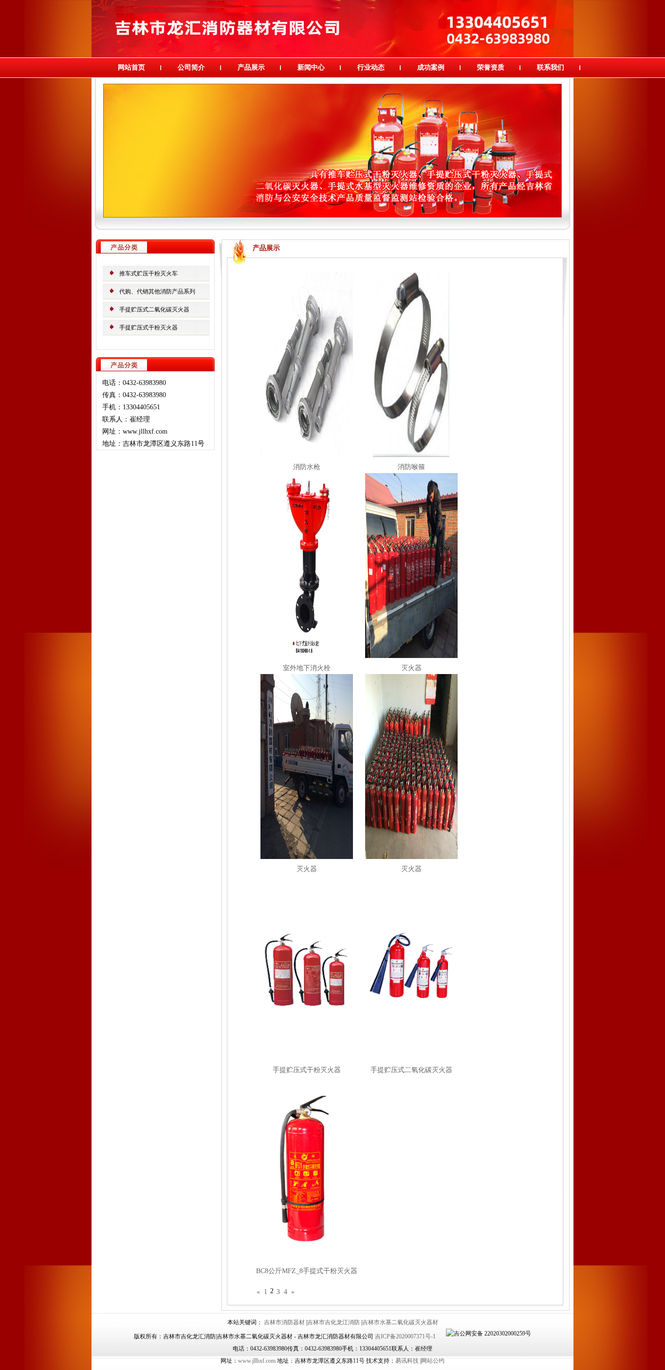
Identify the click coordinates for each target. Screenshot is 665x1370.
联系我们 (550, 67)
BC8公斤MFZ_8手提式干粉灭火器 (306, 1271)
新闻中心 (311, 67)
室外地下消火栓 (307, 668)
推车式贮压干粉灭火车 (148, 273)
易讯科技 (407, 1360)
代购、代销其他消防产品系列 (157, 291)
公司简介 (191, 67)
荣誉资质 (490, 67)
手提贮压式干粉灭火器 (148, 327)
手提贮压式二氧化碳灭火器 (154, 309)
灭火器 (411, 668)
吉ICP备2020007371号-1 (405, 1336)
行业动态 (371, 67)
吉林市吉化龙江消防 (333, 1322)
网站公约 (432, 1360)
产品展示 (251, 67)
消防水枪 (306, 467)
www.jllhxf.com (257, 1360)
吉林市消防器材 (284, 1322)
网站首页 (131, 67)
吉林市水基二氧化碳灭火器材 (400, 1322)
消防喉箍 (411, 467)
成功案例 (430, 67)
